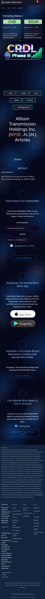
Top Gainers (16, 530)
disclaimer (40, 495)
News (16, 100)
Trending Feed (17, 539)
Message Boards (15, 521)
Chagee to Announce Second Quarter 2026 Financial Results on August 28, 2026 (11, 37)
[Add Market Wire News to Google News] (37, 160)
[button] (31, 2)
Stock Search (16, 511)
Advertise (5, 527)
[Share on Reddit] (28, 160)
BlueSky (36, 520)
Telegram (37, 523)
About (14, 508)
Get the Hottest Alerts (24, 258)
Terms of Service (26, 509)
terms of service (29, 246)
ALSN (14, 8)
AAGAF (30, 27)
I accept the (24, 246)
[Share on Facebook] (33, 160)
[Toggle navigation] (41, 2)
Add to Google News (38, 533)
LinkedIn (36, 517)
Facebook (37, 511)
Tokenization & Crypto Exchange (6, 575)
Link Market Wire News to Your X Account (22, 433)
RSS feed (36, 508)
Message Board (23, 107)
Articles (30, 100)
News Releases (17, 514)
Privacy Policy (27, 513)
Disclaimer (26, 516)
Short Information (16, 526)
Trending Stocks (24, 426)
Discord (36, 526)
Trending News (12, 16)
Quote (23, 93)
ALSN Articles (6, 172)
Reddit (36, 529)
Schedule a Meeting (22, 376)
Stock (8, 8)
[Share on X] (24, 160)
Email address (22, 222)
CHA (8, 27)
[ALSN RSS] (41, 160)
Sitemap (15, 542)
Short (36, 93)
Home (3, 8)
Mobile (22, 234)
